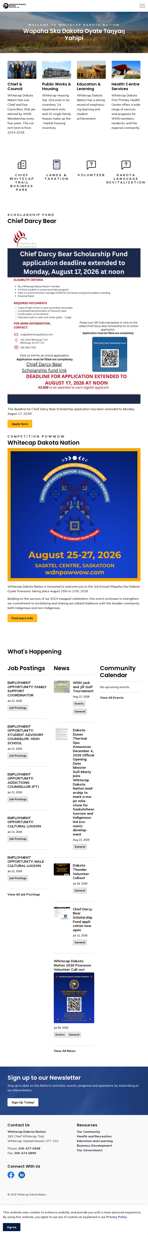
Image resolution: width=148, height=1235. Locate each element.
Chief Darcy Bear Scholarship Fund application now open (82, 919)
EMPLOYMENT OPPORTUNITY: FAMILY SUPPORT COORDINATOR (27, 689)
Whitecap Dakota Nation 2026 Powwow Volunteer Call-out (72, 965)
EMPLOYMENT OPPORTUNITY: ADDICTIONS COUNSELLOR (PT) (23, 780)
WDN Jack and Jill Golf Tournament (83, 687)
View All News (65, 1051)
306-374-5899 (25, 1153)
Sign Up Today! (23, 1102)
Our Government (90, 1150)
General (80, 711)
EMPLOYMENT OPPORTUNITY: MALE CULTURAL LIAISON (26, 861)
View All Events (112, 697)
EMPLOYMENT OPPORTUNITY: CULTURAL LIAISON (24, 822)
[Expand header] (142, 6)
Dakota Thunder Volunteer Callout (81, 871)
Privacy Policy (116, 1217)
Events (79, 703)
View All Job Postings (24, 894)
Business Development (94, 1145)
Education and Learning (95, 1141)
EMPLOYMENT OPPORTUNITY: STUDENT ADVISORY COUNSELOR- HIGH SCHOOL (25, 734)
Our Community (88, 1132)
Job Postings (17, 708)
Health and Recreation (94, 1136)
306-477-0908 (29, 1148)
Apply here (20, 424)
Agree (11, 1227)
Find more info (22, 618)
